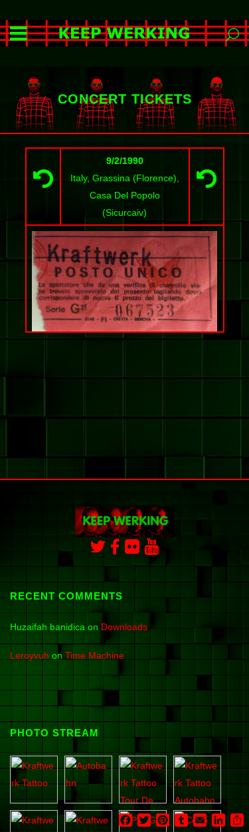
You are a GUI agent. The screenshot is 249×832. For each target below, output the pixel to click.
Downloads (124, 627)
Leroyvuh (29, 655)
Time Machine (94, 655)
